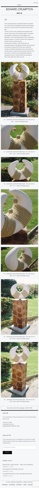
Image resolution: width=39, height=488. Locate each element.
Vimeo (24, 484)
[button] (19, 13)
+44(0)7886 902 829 (8, 424)
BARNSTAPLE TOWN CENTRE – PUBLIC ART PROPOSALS (18, 464)
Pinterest (19, 484)
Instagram (12, 484)
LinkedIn (30, 484)
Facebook (5, 484)
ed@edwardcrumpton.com (11, 426)
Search (36, 2)
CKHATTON (30, 482)
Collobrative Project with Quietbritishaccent (17, 474)
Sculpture (28, 408)
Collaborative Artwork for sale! (13, 469)
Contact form (7, 422)
